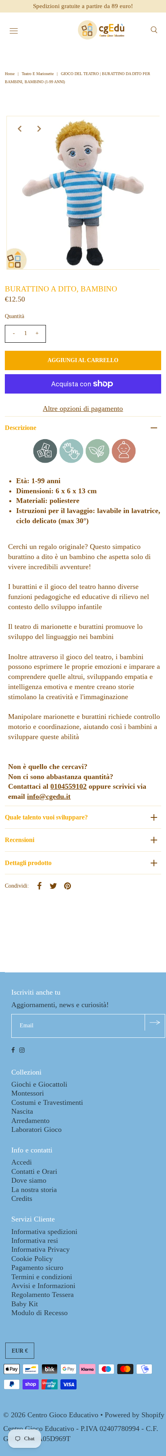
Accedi (21, 1162)
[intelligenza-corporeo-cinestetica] (71, 461)
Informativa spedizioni (44, 1232)
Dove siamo (28, 1180)
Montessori (27, 1093)
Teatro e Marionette (38, 73)
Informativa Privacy (40, 1249)
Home (10, 73)
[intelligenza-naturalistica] (97, 461)
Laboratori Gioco (36, 1129)
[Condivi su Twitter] (53, 885)
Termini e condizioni (41, 1277)
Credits (21, 1198)
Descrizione (20, 427)
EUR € (20, 1351)
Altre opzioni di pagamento (83, 408)
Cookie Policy (32, 1259)
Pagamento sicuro (37, 1267)
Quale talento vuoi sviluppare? (46, 817)
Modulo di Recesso (39, 1313)
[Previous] (19, 129)
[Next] (39, 129)
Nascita (22, 1111)
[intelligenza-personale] (124, 461)
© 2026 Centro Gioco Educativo (50, 1415)
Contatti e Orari (34, 1171)
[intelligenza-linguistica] (45, 461)
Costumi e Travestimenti (47, 1102)
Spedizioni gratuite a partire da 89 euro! (83, 6)
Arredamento (30, 1121)
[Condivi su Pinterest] (67, 885)
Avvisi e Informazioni (43, 1286)
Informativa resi (34, 1240)
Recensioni (19, 839)
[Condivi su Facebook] (39, 885)
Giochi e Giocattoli (39, 1084)
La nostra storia (34, 1190)
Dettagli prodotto (28, 862)
